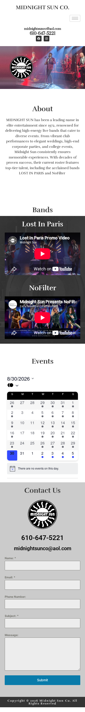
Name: (10, 558)
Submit (42, 680)
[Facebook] (39, 38)
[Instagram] (46, 38)
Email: (10, 577)
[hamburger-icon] (75, 18)
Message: (11, 635)
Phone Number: (15, 596)
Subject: (12, 616)
